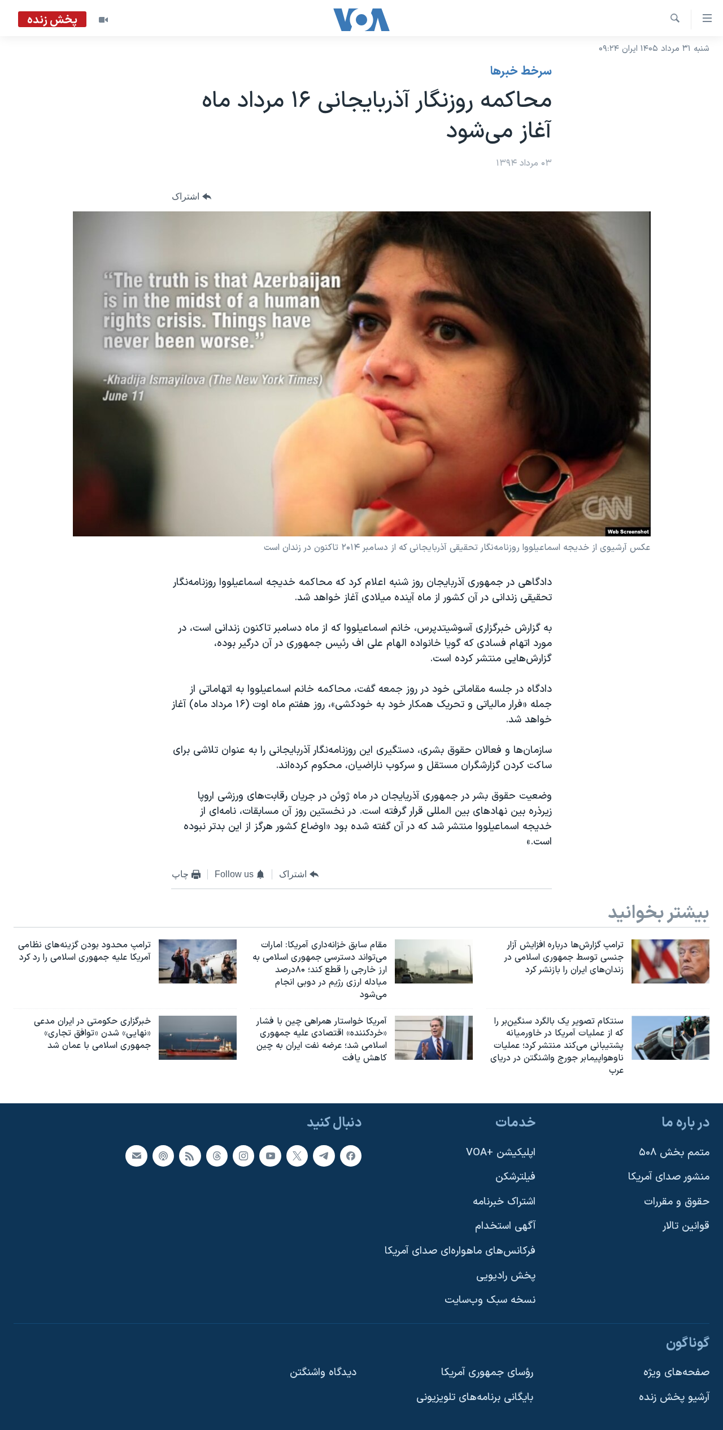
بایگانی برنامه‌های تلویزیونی (474, 1397)
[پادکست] (163, 1155)
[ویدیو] (103, 19)
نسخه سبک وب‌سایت (490, 1300)
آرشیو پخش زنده (674, 1397)
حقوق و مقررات (676, 1202)
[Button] (191, 197)
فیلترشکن (515, 1177)
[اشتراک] (136, 1155)
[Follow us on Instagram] (243, 1155)
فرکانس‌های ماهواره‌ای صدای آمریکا (460, 1251)
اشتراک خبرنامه (504, 1202)
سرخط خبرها (521, 72)
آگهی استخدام (505, 1226)
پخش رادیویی (505, 1275)
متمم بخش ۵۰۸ (674, 1152)
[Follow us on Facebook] (351, 1155)
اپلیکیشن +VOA (500, 1152)
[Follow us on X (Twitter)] (297, 1155)
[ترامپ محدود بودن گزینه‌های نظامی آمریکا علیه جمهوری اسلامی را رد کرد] (198, 961)
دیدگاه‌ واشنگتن (323, 1372)
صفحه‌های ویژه (676, 1372)
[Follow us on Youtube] (270, 1155)
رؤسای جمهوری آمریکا (487, 1372)
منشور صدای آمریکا (668, 1177)
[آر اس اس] (190, 1155)
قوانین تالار (686, 1226)
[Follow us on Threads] (217, 1155)
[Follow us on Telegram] (323, 1155)
